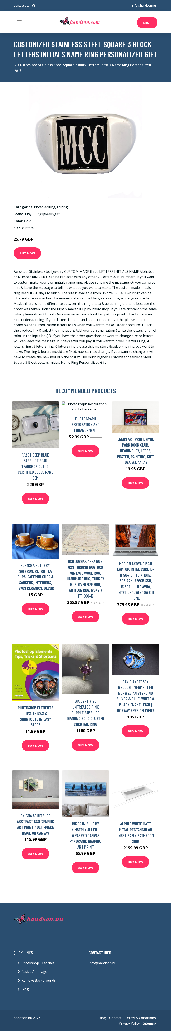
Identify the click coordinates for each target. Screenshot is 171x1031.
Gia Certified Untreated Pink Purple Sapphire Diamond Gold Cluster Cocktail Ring (85, 712)
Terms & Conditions (140, 1018)
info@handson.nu (144, 6)
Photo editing (44, 207)
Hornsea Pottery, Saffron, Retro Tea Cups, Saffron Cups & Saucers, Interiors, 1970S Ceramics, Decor (35, 577)
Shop (147, 22)
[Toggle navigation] (19, 22)
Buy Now (27, 253)
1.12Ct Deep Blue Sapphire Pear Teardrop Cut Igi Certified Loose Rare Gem (35, 466)
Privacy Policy (129, 1023)
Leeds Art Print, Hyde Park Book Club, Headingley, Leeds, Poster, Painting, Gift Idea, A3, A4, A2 (135, 451)
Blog (25, 989)
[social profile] (33, 6)
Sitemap (149, 1023)
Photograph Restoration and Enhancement (85, 424)
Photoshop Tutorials (37, 963)
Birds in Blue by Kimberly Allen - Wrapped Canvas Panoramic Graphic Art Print (85, 835)
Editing (62, 207)
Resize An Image (34, 971)
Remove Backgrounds (38, 980)
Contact (115, 1018)
